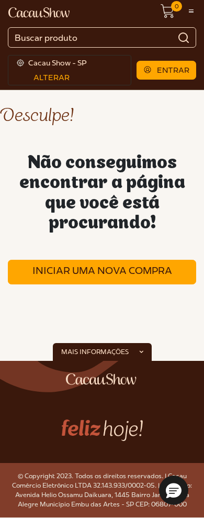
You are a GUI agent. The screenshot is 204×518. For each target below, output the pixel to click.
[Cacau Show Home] (39, 11)
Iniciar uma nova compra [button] (102, 270)
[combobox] (102, 37)
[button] (167, 70)
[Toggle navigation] (191, 11)
